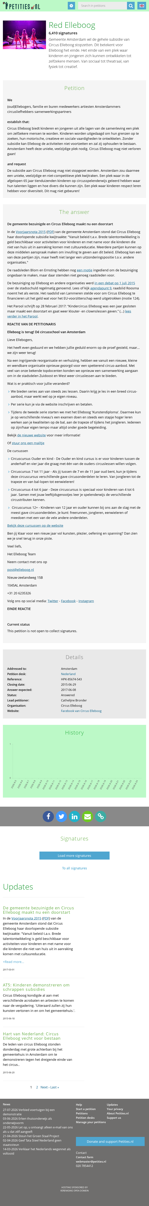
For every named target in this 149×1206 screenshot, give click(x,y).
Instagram (86, 601)
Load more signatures (74, 855)
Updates (112, 1104)
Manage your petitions (91, 1122)
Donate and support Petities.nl (110, 1141)
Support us (114, 1117)
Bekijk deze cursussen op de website (35, 525)
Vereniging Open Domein (74, 1190)
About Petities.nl (118, 1113)
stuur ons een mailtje (28, 443)
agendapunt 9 (100, 288)
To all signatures (74, 868)
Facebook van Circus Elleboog (81, 711)
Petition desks (85, 1117)
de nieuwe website (31, 435)
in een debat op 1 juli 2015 (114, 283)
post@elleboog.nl (20, 569)
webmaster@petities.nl (91, 1161)
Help (79, 1104)
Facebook (68, 601)
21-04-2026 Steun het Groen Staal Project (31, 1136)
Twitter (53, 601)
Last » (54, 1087)
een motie (84, 270)
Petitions (82, 1113)
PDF (50, 232)
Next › (45, 1087)
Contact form (84, 1157)
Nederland (68, 674)
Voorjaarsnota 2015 (31, 232)
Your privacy (115, 1109)
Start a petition (86, 1109)
